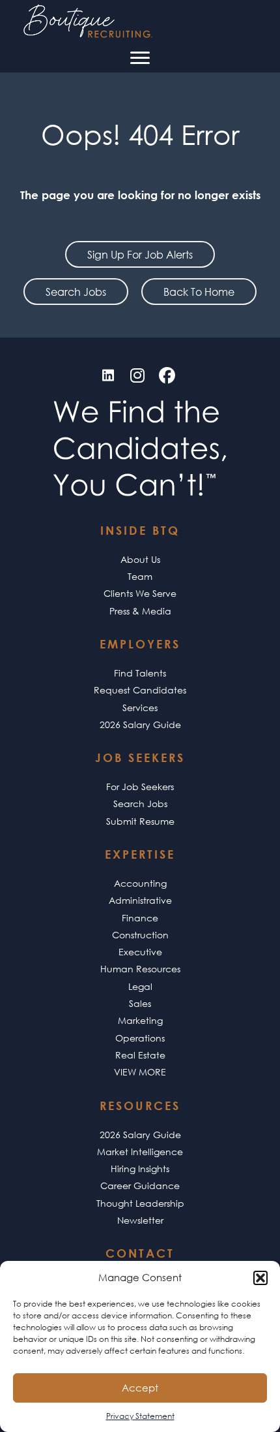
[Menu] (140, 58)
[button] (260, 1277)
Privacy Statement (140, 1416)
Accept (140, 1387)
